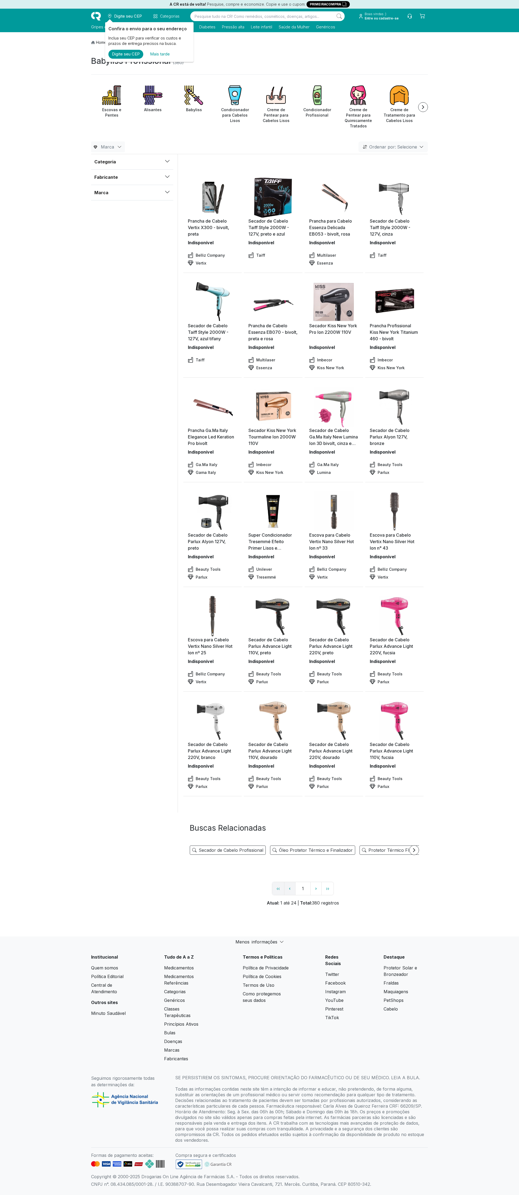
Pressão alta (233, 26)
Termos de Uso (258, 985)
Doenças (173, 1041)
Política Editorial (107, 976)
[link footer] (188, 1164)
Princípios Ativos (181, 1024)
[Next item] (423, 107)
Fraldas (391, 983)
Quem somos (104, 967)
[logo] (96, 16)
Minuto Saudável (108, 1013)
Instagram (335, 991)
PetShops (394, 1000)
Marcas (171, 1050)
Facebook (335, 983)
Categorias (175, 991)
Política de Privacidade (266, 967)
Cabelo (391, 1009)
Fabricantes (176, 1058)
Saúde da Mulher (294, 26)
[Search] (339, 16)
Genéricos (325, 26)
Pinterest (334, 1009)
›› (327, 888)
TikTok (332, 1017)
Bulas (169, 1032)
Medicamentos (179, 967)
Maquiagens (396, 991)
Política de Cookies (262, 976)
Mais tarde (160, 54)
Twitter (332, 974)
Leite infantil (261, 26)
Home (101, 42)
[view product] (212, 197)
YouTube (334, 1000)
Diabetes (207, 26)
